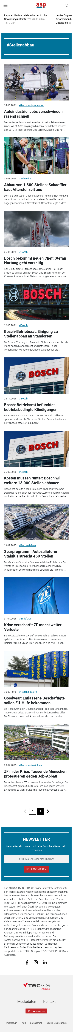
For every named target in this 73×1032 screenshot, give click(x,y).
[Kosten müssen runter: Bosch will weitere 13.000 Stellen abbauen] (36, 449)
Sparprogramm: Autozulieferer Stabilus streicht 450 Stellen (30, 553)
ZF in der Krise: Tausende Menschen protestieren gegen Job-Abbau (35, 773)
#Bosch (23, 252)
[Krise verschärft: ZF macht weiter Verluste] (36, 595)
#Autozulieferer (27, 545)
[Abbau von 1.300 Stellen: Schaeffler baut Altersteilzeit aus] (36, 155)
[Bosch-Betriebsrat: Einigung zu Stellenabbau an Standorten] (36, 302)
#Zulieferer (25, 618)
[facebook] (27, 962)
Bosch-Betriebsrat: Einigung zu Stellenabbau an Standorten (31, 333)
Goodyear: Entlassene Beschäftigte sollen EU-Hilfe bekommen (34, 700)
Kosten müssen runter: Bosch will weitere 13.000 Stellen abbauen (32, 480)
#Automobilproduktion (31, 105)
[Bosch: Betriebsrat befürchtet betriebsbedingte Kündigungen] (36, 375)
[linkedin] (45, 962)
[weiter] (47, 811)
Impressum (11, 1023)
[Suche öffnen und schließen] (66, 5)
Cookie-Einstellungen (57, 1023)
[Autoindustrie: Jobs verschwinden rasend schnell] (36, 82)
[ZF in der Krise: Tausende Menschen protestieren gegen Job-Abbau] (36, 742)
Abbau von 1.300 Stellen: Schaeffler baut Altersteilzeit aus (35, 187)
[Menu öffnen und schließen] (6, 5)
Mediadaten (26, 1002)
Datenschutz (36, 1023)
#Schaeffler (25, 178)
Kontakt (49, 1002)
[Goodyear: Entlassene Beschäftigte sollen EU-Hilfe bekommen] (36, 669)
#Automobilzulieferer (30, 765)
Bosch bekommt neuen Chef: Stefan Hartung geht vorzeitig (35, 260)
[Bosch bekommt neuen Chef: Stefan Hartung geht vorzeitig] (36, 229)
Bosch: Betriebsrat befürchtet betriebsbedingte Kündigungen (30, 407)
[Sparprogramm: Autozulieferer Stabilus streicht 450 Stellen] (36, 522)
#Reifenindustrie (28, 691)
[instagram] (36, 962)
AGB (24, 1023)
